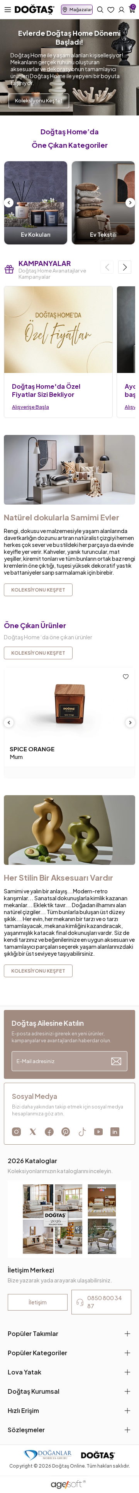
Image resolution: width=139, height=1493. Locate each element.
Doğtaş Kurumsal (33, 1391)
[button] (124, 267)
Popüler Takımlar (33, 1333)
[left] (8, 203)
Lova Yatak (24, 1372)
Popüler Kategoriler (37, 1353)
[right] (130, 203)
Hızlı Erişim (23, 1410)
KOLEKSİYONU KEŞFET (38, 653)
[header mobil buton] (35, 9)
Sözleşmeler (26, 1430)
